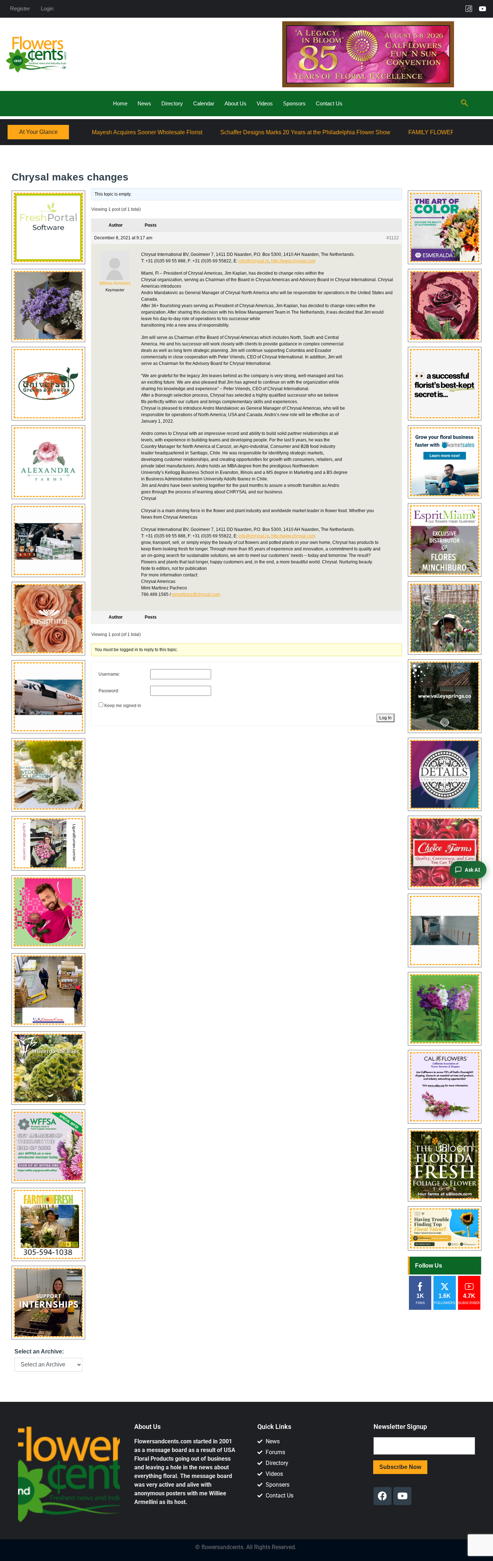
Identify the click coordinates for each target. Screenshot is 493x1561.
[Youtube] (482, 8)
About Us (235, 103)
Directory (172, 103)
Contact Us (329, 103)
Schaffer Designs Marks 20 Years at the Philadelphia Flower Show (211, 132)
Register (20, 8)
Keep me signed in (122, 705)
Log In (385, 717)
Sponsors (294, 103)
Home (120, 103)
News (144, 103)
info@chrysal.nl (254, 260)
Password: (109, 690)
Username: (109, 674)
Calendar (203, 103)
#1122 (393, 237)
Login (47, 8)
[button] (464, 103)
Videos (265, 103)
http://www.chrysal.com (293, 260)
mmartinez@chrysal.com (196, 594)
